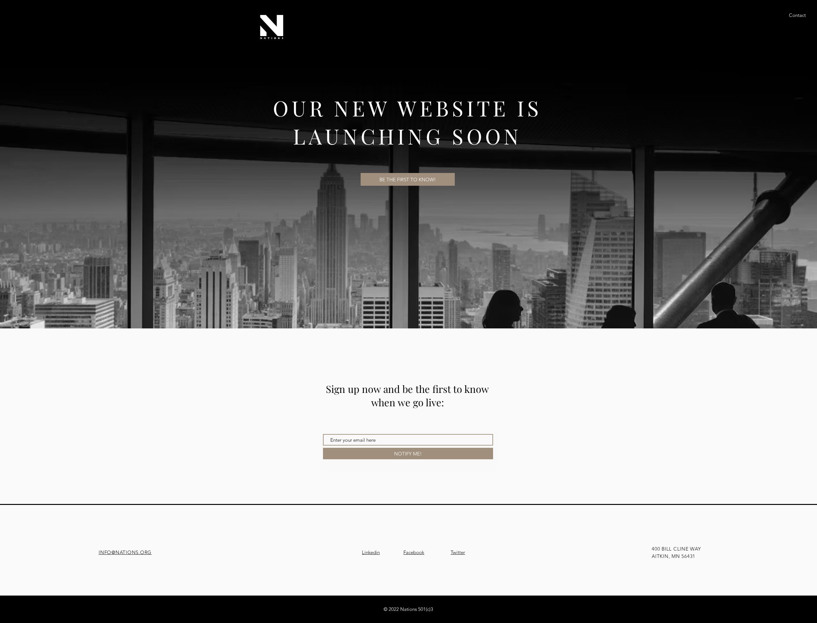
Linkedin (371, 552)
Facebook (413, 552)
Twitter (458, 552)
